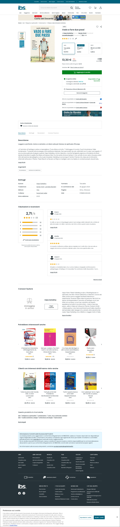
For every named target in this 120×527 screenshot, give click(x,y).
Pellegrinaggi (22, 170)
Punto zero (90, 348)
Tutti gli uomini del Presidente (50, 393)
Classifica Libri (22, 460)
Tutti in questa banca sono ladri (70, 393)
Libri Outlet (21, 462)
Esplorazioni (58, 417)
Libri (19, 416)
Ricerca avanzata (77, 7)
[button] (71, 8)
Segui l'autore (51, 306)
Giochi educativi (80, 461)
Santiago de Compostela (34, 170)
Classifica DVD (65, 460)
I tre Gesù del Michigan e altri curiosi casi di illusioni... (70, 349)
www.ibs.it (36, 439)
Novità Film (64, 457)
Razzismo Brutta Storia (93, 502)
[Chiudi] (117, 517)
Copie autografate (38, 462)
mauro (56, 212)
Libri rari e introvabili (38, 460)
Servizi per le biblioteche (77, 489)
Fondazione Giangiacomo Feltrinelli (94, 496)
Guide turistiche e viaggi (30, 417)
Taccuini (92, 457)
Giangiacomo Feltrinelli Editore (93, 492)
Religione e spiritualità (29, 416)
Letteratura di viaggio (46, 417)
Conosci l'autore (53, 133)
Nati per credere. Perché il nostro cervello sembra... (50, 349)
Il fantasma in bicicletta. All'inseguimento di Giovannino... (29, 349)
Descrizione (21, 133)
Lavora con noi (75, 496)
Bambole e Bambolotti (79, 467)
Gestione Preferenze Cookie (62, 499)
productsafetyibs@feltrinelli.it (63, 446)
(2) (40, 222)
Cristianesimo (42, 416)
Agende (92, 460)
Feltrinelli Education (92, 499)
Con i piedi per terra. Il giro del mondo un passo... (91, 393)
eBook (19, 467)
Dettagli (31, 133)
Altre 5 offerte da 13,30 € (77, 67)
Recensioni (41, 133)
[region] (60, 517)
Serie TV (63, 465)
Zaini (91, 465)
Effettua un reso (59, 494)
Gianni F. (57, 257)
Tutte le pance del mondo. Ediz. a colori (30, 393)
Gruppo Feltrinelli (91, 489)
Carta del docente (70, 1)
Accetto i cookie (99, 517)
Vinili (48, 462)
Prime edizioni (36, 457)
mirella (56, 236)
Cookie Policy (13, 525)
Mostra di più (97, 280)
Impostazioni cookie (85, 517)
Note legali (22, 422)
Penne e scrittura (94, 462)
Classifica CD (50, 460)
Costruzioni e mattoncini (79, 458)
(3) (40, 235)
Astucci (92, 467)
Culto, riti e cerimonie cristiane (57, 416)
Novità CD (49, 457)
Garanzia (57, 496)
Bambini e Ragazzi (66, 467)
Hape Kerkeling (68, 33)
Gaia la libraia (43, 496)
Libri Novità (21, 457)
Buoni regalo (52, 1)
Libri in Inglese (22, 465)
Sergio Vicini (82, 33)
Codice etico (74, 499)
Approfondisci (66, 315)
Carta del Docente (81, 99)
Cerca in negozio (82, 93)
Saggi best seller (41, 193)
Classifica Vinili (51, 467)
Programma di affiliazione (78, 491)
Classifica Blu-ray (66, 462)
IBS (68, 67)
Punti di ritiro (44, 1)
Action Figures (79, 470)
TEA (83, 35)
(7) (37, 218)
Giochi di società (80, 464)
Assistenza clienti (83, 1)
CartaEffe (36, 1)
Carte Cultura (60, 1)
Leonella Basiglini (67, 35)
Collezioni (35, 465)
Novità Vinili (50, 465)
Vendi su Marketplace (76, 494)
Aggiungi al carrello (83, 72)
